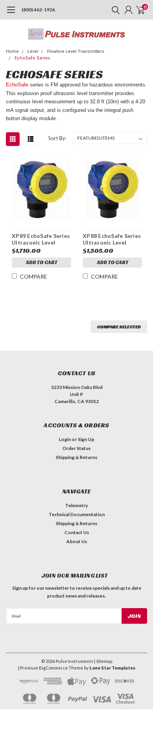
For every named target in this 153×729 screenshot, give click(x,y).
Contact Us (76, 532)
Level (32, 51)
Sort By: (57, 138)
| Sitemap (103, 661)
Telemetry (76, 505)
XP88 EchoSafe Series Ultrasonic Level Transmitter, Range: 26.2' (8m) (112, 239)
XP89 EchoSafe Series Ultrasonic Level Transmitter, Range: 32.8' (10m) (41, 239)
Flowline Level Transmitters (75, 51)
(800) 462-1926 (38, 10)
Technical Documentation (77, 514)
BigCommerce (53, 667)
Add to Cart (41, 262)
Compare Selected (119, 326)
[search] (114, 10)
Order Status (76, 448)
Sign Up (86, 439)
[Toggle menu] (11, 13)
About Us (76, 541)
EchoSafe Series (32, 58)
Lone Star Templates (112, 667)
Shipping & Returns (76, 457)
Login (65, 439)
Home (12, 51)
